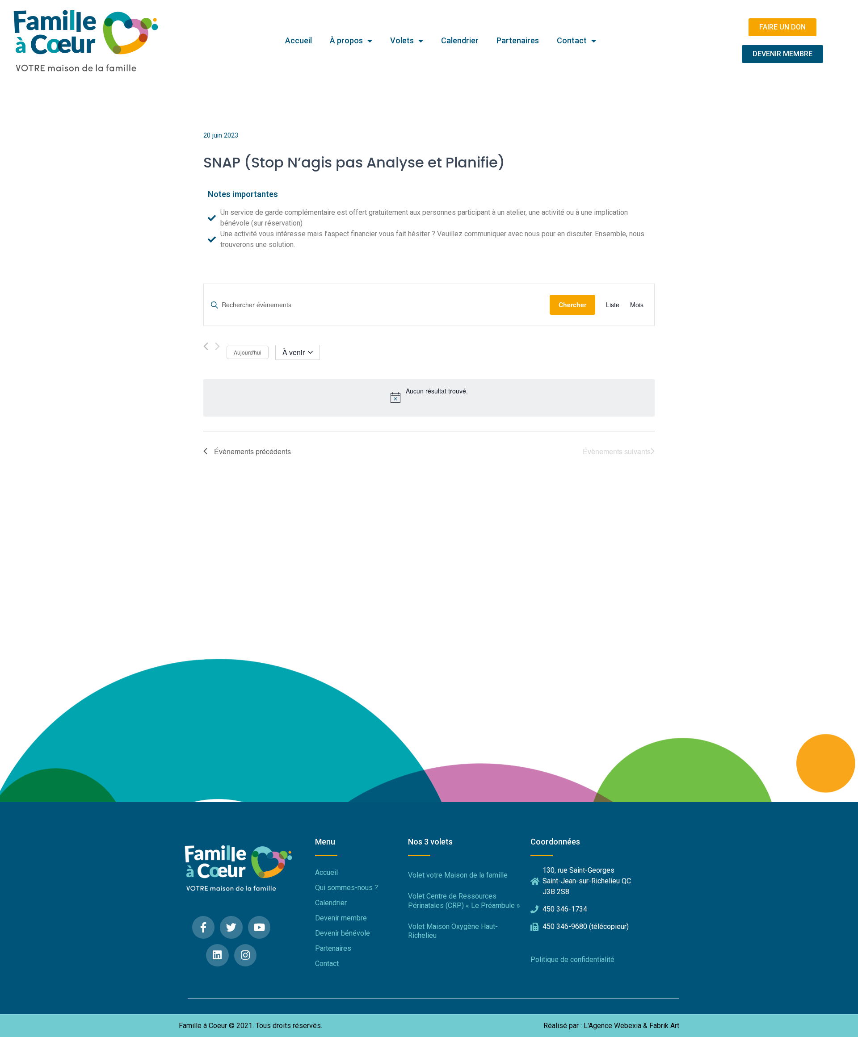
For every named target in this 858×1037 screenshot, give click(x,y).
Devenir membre (341, 918)
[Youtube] (259, 927)
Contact (572, 40)
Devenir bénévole (342, 933)
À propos (346, 40)
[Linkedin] (217, 955)
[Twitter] (231, 927)
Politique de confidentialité (572, 959)
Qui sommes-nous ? (346, 887)
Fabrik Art (664, 1025)
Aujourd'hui (247, 352)
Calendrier (460, 40)
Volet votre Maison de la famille (458, 875)
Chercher (572, 304)
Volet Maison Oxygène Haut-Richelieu (453, 931)
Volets (402, 40)
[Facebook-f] (203, 927)
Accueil (298, 40)
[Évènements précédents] (205, 346)
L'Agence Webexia (612, 1025)
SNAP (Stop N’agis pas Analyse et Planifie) (354, 163)
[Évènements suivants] (217, 346)
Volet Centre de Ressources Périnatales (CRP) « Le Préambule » (464, 901)
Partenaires (517, 40)
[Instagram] (245, 955)
